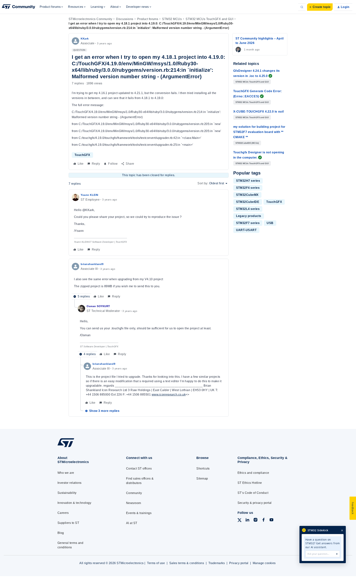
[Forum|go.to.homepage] (18, 7)
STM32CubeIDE (247, 201)
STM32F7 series (248, 223)
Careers (63, 512)
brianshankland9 (92, 264)
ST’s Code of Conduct (253, 492)
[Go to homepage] (84, 447)
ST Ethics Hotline (250, 482)
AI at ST (131, 523)
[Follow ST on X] (240, 520)
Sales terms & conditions (186, 563)
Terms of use (156, 563)
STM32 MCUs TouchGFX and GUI (209, 19)
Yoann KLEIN (89, 194)
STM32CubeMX (247, 194)
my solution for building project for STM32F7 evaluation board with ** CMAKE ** (259, 132)
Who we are (65, 472)
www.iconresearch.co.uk (169, 394)
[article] (148, 223)
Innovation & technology (74, 502)
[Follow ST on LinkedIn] (247, 520)
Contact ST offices (139, 468)
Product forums (147, 19)
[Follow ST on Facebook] (263, 520)
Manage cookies (264, 563)
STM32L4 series (248, 208)
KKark (85, 38)
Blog (60, 532)
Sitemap (202, 478)
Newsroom (133, 503)
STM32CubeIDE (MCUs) (247, 143)
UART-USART (246, 230)
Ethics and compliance (253, 472)
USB (270, 223)
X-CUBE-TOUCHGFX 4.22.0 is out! (258, 111)
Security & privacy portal (255, 502)
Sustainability (67, 492)
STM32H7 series (248, 180)
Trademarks (216, 563)
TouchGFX (82, 155)
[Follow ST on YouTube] (271, 520)
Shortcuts (203, 468)
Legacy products (248, 216)
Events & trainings (139, 513)
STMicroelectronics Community (90, 19)
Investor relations (69, 482)
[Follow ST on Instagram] (255, 520)
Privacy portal (238, 563)
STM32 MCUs (172, 19)
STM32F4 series (248, 187)
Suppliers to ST (68, 522)
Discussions (124, 19)
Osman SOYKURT (98, 306)
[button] (320, 7)
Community (134, 493)
